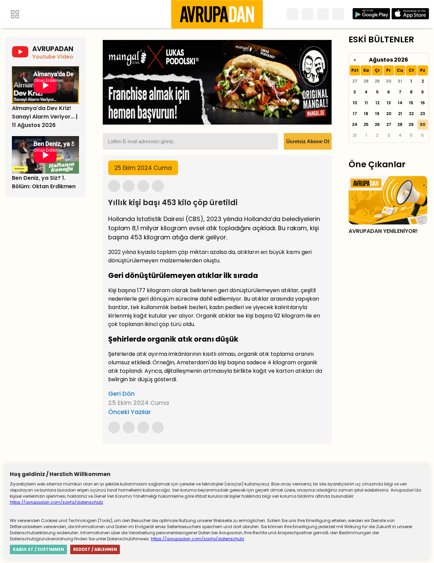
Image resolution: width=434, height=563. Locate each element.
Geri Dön (121, 393)
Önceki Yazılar (129, 412)
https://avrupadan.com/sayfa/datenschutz (56, 502)
